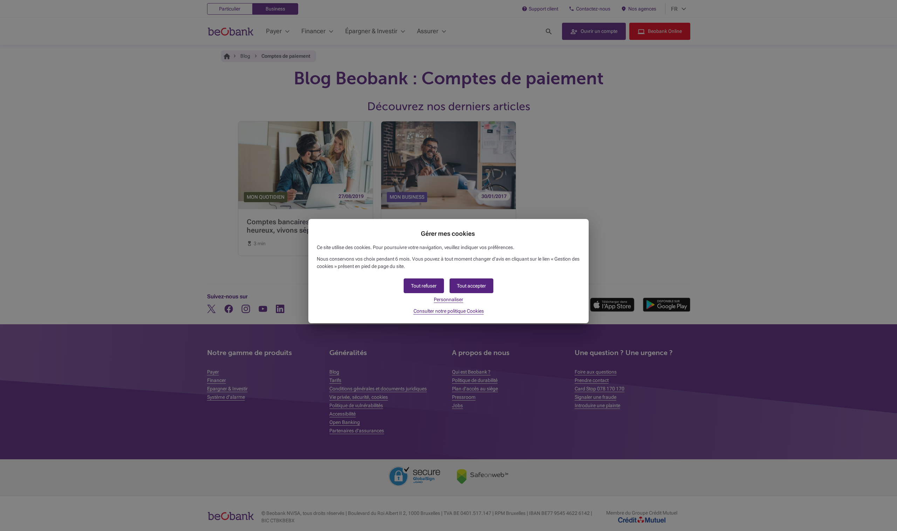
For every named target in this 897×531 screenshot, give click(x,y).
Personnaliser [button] (448, 299)
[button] (471, 285)
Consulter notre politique (448, 311)
